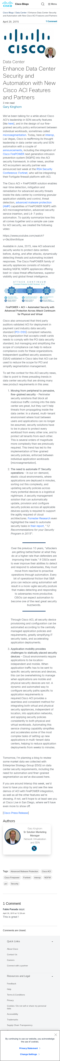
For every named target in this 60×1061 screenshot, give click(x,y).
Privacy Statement (28, 1048)
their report (37, 526)
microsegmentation (14, 135)
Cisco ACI (46, 871)
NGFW (47, 877)
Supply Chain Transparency (19, 1025)
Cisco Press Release (16, 813)
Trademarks (12, 1019)
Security (14, 883)
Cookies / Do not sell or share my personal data (26, 1007)
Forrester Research (39, 518)
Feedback (11, 983)
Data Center (21, 12)
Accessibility (12, 1014)
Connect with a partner (17, 965)
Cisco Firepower (12, 877)
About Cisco (12, 949)
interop (37, 877)
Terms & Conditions (16, 995)
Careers (10, 960)
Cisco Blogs (22, 4)
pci (6, 883)
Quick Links (13, 941)
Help (9, 989)
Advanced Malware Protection (24, 871)
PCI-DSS (20, 332)
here (11, 124)
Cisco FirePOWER (13, 154)
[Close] (55, 1034)
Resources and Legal (18, 976)
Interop (49, 135)
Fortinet (23, 173)
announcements (12, 150)
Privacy (10, 1000)
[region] (30, 1045)
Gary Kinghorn (12, 107)
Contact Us (12, 954)
